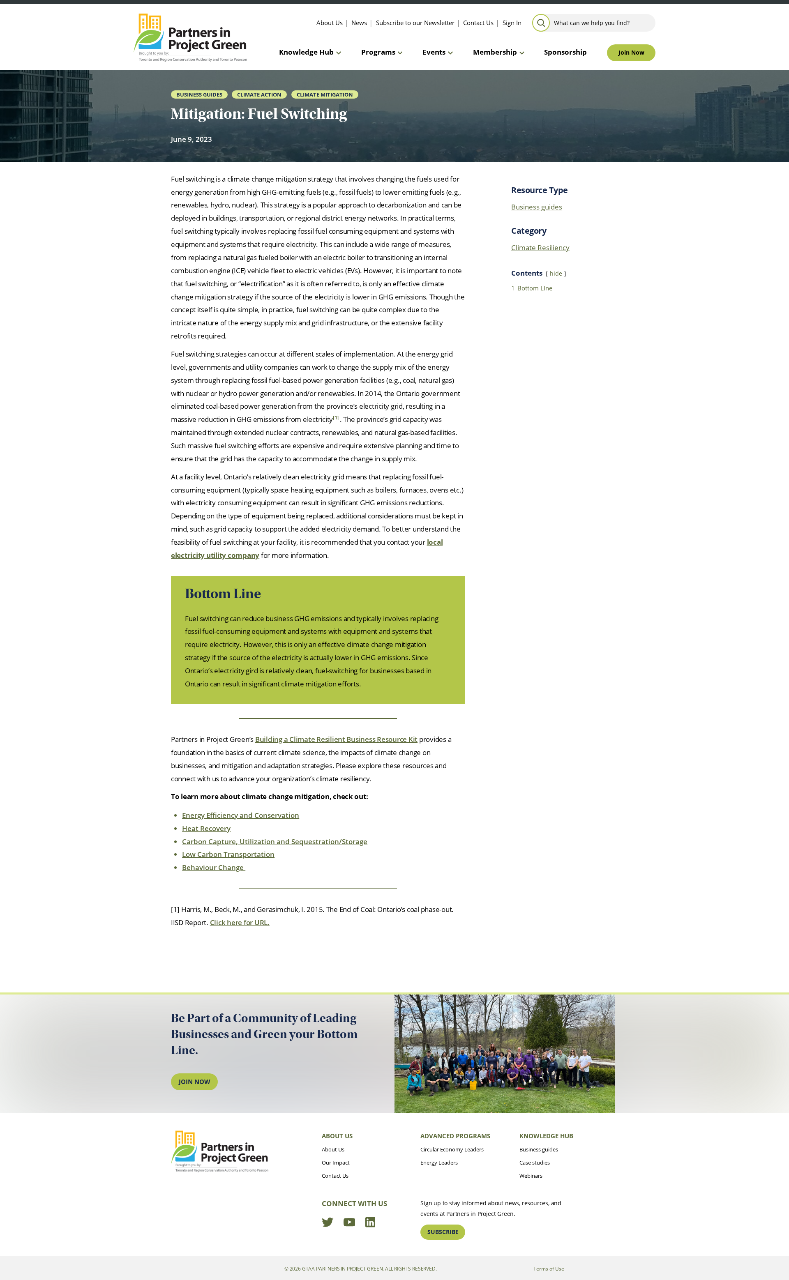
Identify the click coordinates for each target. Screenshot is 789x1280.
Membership (495, 52)
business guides (199, 94)
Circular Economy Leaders (452, 1149)
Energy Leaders (439, 1162)
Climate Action (259, 94)
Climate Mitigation (325, 94)
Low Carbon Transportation (228, 854)
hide (556, 273)
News (359, 22)
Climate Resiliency (540, 247)
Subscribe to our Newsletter (415, 22)
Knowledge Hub (306, 52)
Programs (378, 52)
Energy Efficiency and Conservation (240, 815)
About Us (329, 22)
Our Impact (336, 1162)
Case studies (534, 1162)
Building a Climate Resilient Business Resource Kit (336, 739)
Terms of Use (548, 1268)
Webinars (530, 1175)
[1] (336, 417)
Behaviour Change (213, 867)
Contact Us (478, 22)
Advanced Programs (455, 1136)
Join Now (631, 52)
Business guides (536, 207)
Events (433, 52)
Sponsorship (565, 52)
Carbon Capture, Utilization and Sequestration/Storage (274, 841)
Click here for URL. (240, 922)
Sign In (512, 22)
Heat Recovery (206, 828)
